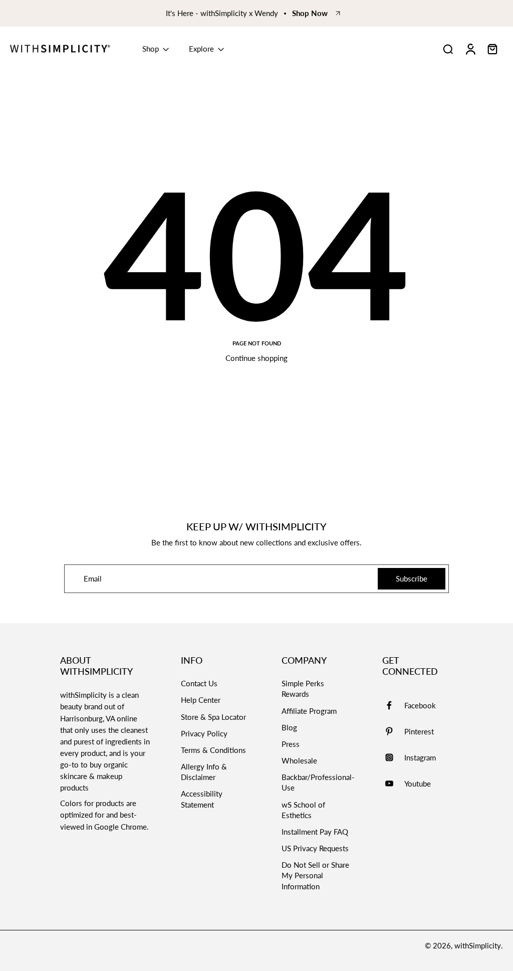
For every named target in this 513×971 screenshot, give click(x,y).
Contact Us (199, 683)
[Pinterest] (393, 731)
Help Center (200, 699)
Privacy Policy (204, 733)
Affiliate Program (309, 710)
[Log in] (470, 49)
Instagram (420, 757)
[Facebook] (393, 705)
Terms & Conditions (213, 749)
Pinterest (419, 731)
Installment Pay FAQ (315, 831)
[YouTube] (393, 783)
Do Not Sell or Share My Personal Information (315, 875)
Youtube (417, 783)
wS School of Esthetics (303, 810)
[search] (448, 49)
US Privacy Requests (315, 848)
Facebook (420, 705)
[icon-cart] (492, 49)
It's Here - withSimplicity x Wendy (222, 13)
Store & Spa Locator (213, 716)
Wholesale (299, 760)
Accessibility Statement (201, 799)
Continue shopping (256, 357)
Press (291, 743)
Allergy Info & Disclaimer (204, 772)
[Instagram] (393, 757)
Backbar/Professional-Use (318, 782)
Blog (289, 727)
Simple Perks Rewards (303, 688)
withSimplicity (477, 945)
